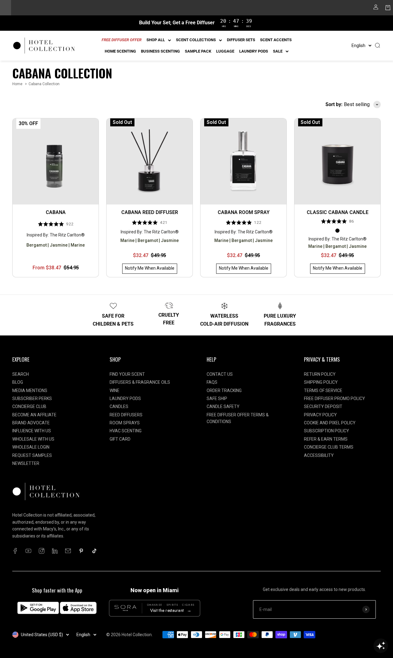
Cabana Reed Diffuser (149, 212)
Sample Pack (198, 51)
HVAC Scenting (126, 430)
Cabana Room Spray (244, 212)
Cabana (56, 212)
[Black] (337, 231)
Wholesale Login (30, 447)
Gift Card (120, 439)
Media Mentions (29, 390)
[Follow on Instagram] (42, 551)
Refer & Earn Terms (326, 439)
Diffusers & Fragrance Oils (140, 382)
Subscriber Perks (32, 398)
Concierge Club (29, 406)
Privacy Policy (320, 414)
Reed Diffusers (126, 414)
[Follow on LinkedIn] (55, 551)
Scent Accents (276, 40)
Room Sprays (125, 422)
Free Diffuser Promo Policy (334, 398)
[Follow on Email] (68, 551)
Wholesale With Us (33, 439)
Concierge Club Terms (328, 447)
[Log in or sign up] (376, 9)
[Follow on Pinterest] (81, 551)
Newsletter (25, 463)
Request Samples (32, 455)
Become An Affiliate (34, 414)
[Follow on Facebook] (15, 551)
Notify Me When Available (149, 268)
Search (20, 374)
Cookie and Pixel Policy (330, 422)
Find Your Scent (127, 374)
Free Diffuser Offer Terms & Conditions (238, 418)
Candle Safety (223, 406)
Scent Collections (196, 40)
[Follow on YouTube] (28, 551)
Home (17, 84)
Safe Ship (217, 398)
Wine (114, 390)
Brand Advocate (31, 422)
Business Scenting (160, 51)
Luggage (225, 51)
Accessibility (319, 455)
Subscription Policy (326, 430)
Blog (17, 382)
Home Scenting (120, 51)
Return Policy (320, 374)
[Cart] (388, 9)
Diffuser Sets (241, 40)
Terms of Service (323, 390)
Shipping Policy (321, 382)
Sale (277, 51)
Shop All (155, 40)
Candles (119, 406)
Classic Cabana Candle (337, 212)
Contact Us (220, 374)
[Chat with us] (380, 645)
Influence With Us (31, 430)
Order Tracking (224, 390)
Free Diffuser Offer (122, 40)
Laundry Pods (253, 51)
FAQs (212, 382)
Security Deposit (323, 406)
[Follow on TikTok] (94, 551)
